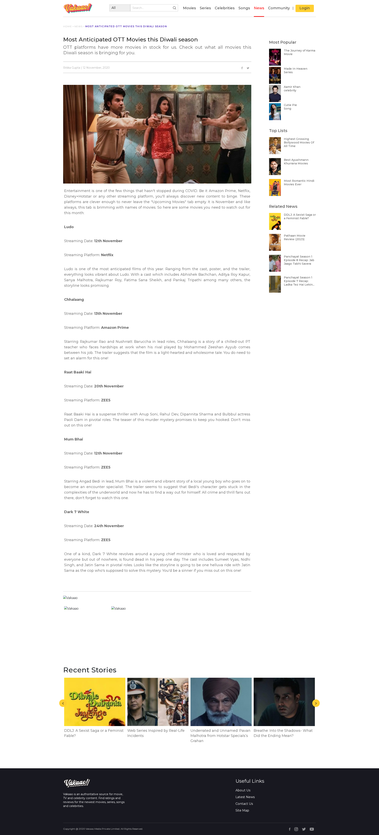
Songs (244, 8)
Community (279, 8)
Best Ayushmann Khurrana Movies (296, 161)
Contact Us (244, 804)
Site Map (242, 810)
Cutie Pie (290, 105)
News (259, 8)
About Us (242, 790)
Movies (189, 8)
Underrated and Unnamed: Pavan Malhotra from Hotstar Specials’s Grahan (220, 735)
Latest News (245, 797)
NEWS (78, 26)
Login (304, 8)
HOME (67, 26)
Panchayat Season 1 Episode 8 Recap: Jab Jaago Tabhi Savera (299, 260)
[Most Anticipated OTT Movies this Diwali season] (248, 68)
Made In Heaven (295, 68)
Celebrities (225, 8)
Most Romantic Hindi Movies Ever (299, 182)
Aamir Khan (292, 87)
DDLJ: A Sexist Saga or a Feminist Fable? (300, 216)
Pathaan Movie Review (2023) (294, 237)
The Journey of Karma (299, 50)
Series (205, 8)
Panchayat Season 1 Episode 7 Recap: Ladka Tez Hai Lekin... (299, 281)
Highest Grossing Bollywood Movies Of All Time (299, 142)
